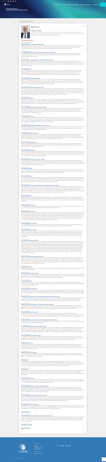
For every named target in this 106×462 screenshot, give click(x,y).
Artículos (26, 42)
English (83, 25)
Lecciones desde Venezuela (28, 205)
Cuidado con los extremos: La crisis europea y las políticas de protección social (40, 296)
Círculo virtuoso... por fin (27, 343)
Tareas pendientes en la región (29, 223)
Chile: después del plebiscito (28, 150)
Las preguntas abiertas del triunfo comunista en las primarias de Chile (38, 52)
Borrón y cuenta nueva (26, 176)
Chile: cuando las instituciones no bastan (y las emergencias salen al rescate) (40, 185)
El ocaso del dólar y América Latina (29, 273)
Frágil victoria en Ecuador (27, 116)
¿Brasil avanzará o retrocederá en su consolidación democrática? (37, 60)
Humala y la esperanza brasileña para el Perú (32, 256)
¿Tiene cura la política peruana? (29, 142)
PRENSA (82, 4)
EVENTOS (69, 4)
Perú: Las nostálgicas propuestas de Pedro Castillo (33, 107)
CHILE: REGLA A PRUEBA (26, 424)
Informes (30, 42)
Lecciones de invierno (26, 281)
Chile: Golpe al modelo (26, 168)
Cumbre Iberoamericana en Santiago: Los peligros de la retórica (37, 415)
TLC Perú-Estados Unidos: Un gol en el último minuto (34, 395)
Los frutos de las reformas (27, 378)
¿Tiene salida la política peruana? (29, 133)
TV (92, 4)
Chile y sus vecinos (25, 412)
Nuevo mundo (24, 369)
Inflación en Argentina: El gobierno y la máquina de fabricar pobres (37, 304)
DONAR (103, 4)
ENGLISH (102, 1)
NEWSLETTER (96, 4)
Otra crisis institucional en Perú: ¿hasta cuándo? (33, 159)
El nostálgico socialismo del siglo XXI (30, 404)
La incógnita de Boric (26, 69)
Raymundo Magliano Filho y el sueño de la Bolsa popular (35, 386)
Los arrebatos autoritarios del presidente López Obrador (35, 125)
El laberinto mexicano (26, 195)
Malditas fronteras (25, 428)
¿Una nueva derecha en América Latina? (31, 335)
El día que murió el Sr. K (26, 267)
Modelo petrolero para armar (28, 211)
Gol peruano (24, 360)
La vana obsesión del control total (29, 312)
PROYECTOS (64, 4)
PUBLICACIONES (75, 4)
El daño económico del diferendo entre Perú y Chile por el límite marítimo (39, 319)
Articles (22, 42)
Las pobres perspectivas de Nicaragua (30, 78)
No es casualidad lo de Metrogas (29, 288)
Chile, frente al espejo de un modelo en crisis (32, 87)
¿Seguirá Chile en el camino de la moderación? (32, 44)
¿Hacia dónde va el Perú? (27, 98)
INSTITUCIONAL (57, 4)
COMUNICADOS (87, 4)
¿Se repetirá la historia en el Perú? (29, 240)
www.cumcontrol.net (2, 442)
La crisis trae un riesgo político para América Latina (33, 326)
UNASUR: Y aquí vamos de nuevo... (29, 352)
